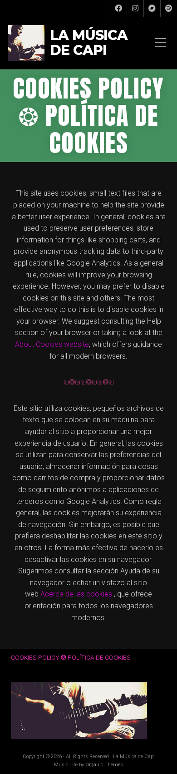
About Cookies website (52, 344)
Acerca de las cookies (76, 594)
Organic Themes (104, 765)
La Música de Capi (89, 43)
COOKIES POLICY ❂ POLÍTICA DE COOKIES (71, 657)
